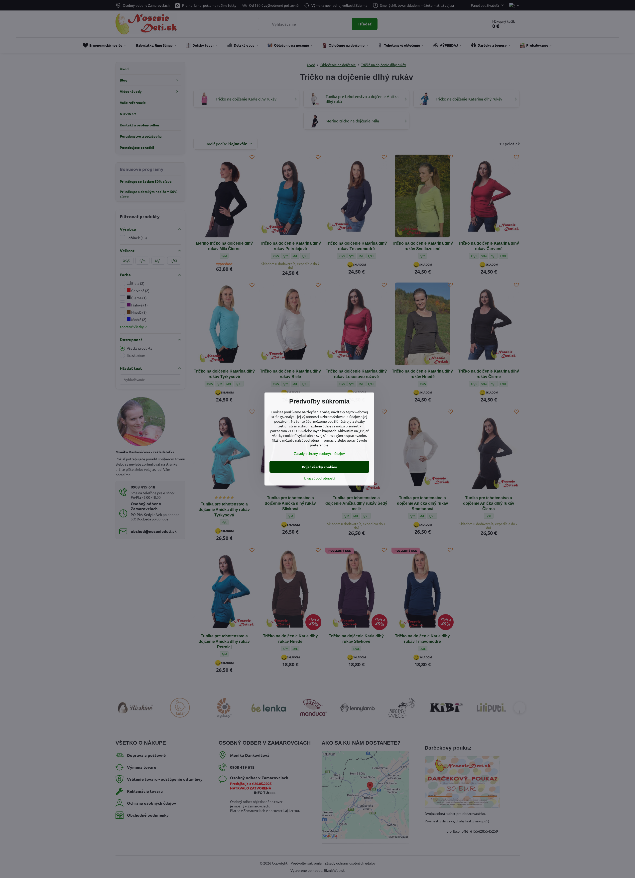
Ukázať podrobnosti (319, 478)
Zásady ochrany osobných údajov (319, 453)
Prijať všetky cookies (319, 467)
